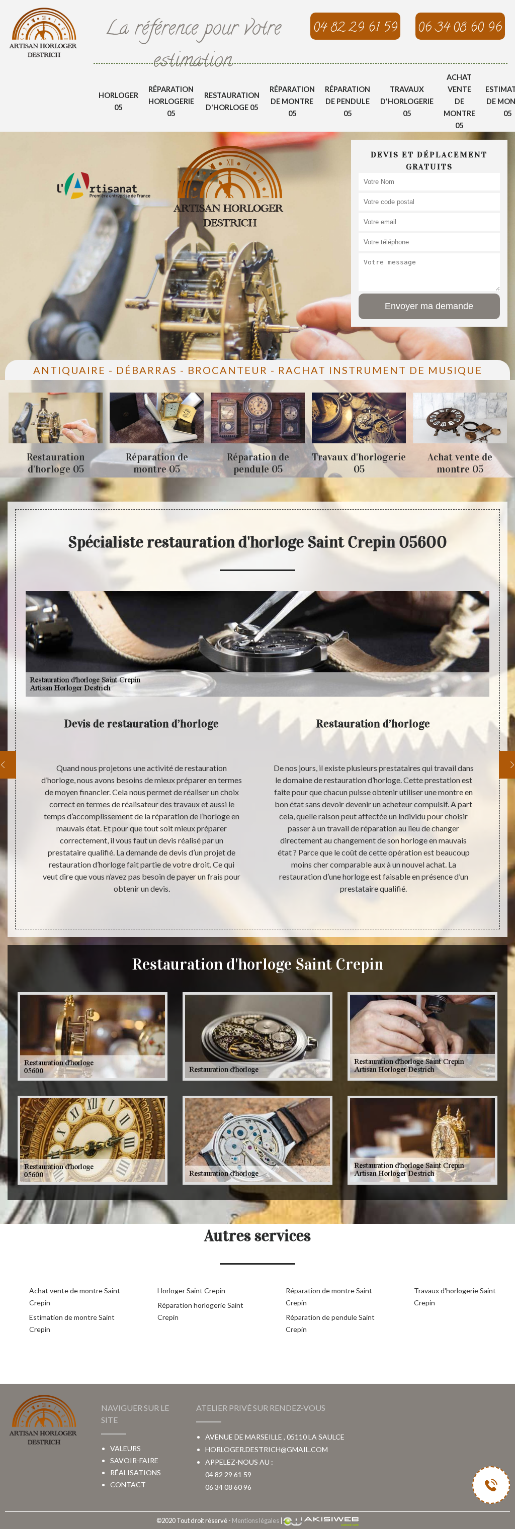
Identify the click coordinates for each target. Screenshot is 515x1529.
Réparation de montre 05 (292, 101)
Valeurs (125, 1448)
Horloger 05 (118, 101)
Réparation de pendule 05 (347, 101)
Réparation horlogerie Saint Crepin (200, 1311)
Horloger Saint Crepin (191, 1290)
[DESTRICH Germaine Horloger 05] (43, 32)
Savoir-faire (134, 1460)
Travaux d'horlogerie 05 (407, 101)
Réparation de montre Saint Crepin (329, 1296)
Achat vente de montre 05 (459, 101)
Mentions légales (255, 1520)
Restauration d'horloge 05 (232, 101)
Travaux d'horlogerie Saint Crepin (455, 1296)
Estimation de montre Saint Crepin (72, 1323)
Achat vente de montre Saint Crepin (74, 1296)
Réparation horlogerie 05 (171, 101)
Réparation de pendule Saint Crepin (330, 1323)
